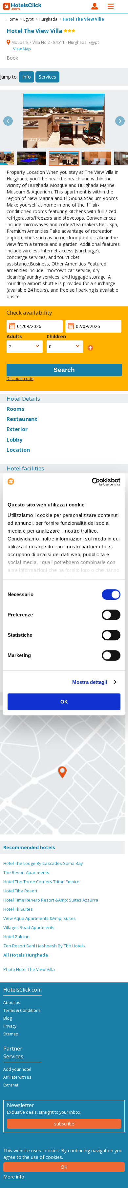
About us (11, 1002)
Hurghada (48, 19)
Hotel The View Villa (83, 19)
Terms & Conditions (21, 1010)
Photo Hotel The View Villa (29, 969)
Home (12, 19)
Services (47, 77)
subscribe (64, 1124)
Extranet (10, 1085)
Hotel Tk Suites (18, 909)
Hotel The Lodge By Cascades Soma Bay (43, 863)
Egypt (28, 19)
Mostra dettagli (89, 682)
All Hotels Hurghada (25, 955)
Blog (7, 1018)
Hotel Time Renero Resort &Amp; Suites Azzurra (50, 900)
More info (13, 1177)
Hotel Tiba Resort (20, 891)
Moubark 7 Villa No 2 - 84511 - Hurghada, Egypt (55, 42)
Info (26, 77)
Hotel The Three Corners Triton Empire (41, 882)
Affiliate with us (17, 1077)
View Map (22, 49)
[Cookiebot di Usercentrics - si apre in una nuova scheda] (92, 482)
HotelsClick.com (22, 6)
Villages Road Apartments (28, 927)
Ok (64, 1167)
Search (64, 369)
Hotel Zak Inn (16, 937)
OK (64, 701)
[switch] (111, 615)
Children (56, 336)
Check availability (29, 312)
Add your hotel (17, 1069)
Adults (14, 336)
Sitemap (10, 1034)
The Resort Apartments (26, 872)
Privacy (9, 1026)
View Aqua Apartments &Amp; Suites (39, 918)
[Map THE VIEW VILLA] (62, 772)
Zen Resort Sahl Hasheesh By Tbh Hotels (44, 946)
